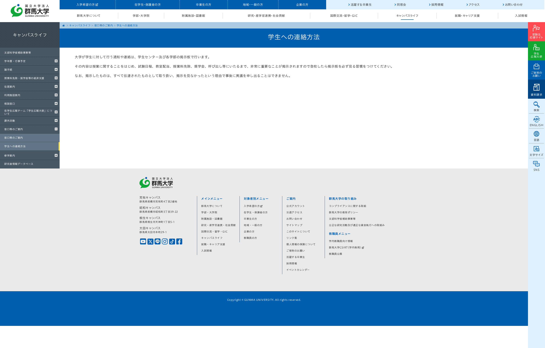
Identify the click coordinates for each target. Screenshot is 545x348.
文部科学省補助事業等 (17, 52)
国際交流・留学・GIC (344, 15)
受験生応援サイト (536, 36)
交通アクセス (294, 212)
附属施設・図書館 (193, 15)
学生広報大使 (536, 55)
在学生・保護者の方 (148, 4)
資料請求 (536, 94)
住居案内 (9, 86)
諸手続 (8, 69)
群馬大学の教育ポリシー (343, 212)
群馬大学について (89, 15)
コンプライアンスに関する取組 (347, 206)
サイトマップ (294, 225)
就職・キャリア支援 (467, 15)
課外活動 (9, 120)
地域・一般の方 (253, 4)
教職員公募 (335, 253)
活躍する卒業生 (361, 4)
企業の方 (302, 4)
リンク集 (291, 238)
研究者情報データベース (18, 164)
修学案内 (9, 155)
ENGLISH (537, 125)
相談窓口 (9, 103)
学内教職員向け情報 (341, 241)
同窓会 (401, 4)
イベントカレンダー (298, 269)
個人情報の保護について (301, 244)
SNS (537, 169)
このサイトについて (298, 231)
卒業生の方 (203, 4)
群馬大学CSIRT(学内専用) (345, 247)
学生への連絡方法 (15, 146)
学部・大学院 (141, 15)
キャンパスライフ (407, 15)
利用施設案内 (12, 95)
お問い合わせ (514, 4)
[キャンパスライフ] (30, 47)
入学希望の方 (85, 4)
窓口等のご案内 (13, 129)
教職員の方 (250, 238)
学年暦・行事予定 (15, 61)
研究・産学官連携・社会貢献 (266, 15)
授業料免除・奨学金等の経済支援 (24, 78)
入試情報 (521, 15)
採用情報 (437, 4)
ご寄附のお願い (536, 74)
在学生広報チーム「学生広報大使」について (28, 112)
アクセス (474, 4)
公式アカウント (295, 206)
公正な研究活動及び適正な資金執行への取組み (357, 225)
